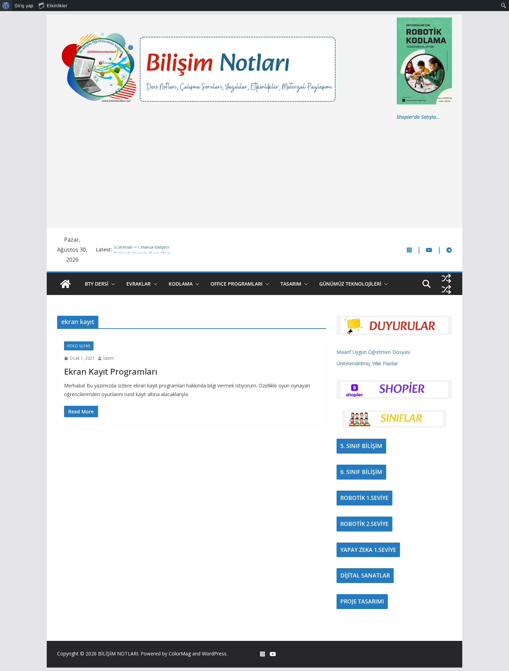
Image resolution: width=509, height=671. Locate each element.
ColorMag (180, 653)
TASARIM (290, 283)
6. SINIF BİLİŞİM (361, 472)
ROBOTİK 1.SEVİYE (364, 498)
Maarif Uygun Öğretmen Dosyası (373, 352)
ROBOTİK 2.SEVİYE (364, 524)
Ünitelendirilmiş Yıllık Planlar (367, 363)
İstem (108, 358)
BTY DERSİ (96, 283)
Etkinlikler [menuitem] (57, 5)
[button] (111, 284)
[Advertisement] (254, 173)
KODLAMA (181, 283)
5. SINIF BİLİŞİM (361, 446)
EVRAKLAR (138, 283)
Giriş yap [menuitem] (24, 5)
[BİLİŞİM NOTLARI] (65, 283)
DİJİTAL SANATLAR (365, 575)
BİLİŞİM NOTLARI (118, 653)
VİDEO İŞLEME (79, 345)
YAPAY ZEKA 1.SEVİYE (368, 550)
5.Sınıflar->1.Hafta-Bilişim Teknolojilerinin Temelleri (142, 253)
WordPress (214, 653)
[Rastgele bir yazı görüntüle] (446, 278)
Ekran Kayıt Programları (110, 371)
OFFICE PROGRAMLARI (236, 283)
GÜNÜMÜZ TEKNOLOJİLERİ (350, 283)
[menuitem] (6, 5)
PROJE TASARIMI (362, 601)
